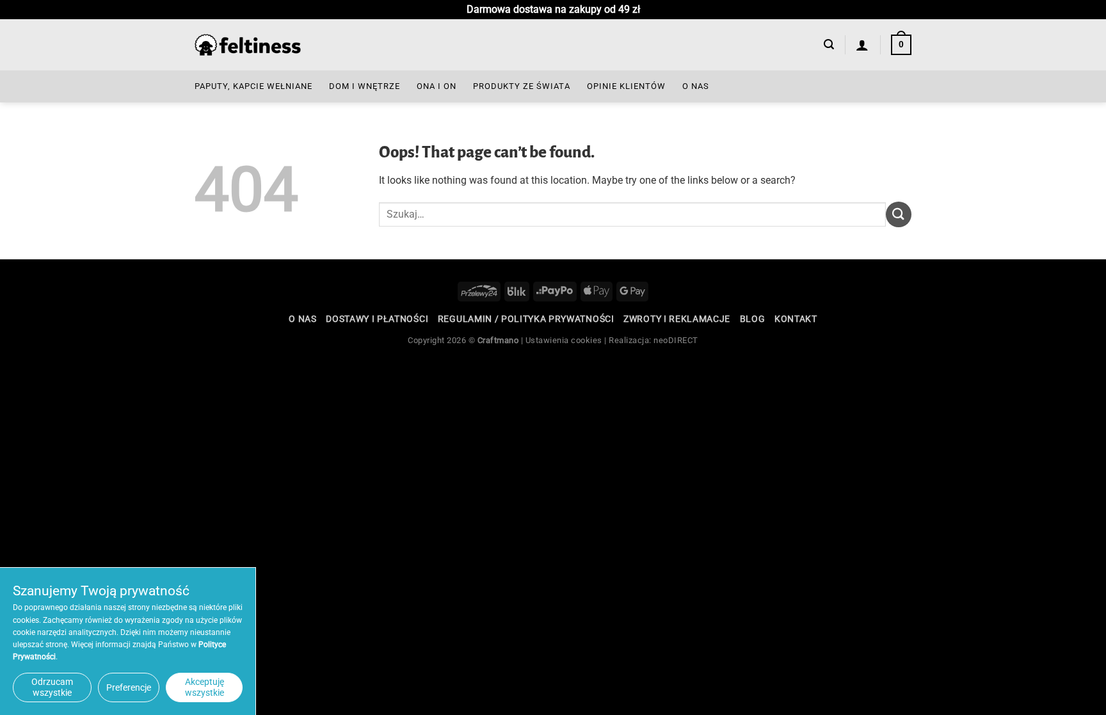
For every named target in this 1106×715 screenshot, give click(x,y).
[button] (829, 44)
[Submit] (898, 214)
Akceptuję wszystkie (204, 687)
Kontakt (795, 319)
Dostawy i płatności (377, 319)
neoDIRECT (675, 340)
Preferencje (128, 687)
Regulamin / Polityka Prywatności (526, 319)
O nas (695, 86)
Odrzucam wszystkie (52, 687)
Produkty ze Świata (521, 86)
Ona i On (436, 86)
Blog (752, 319)
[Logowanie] (862, 45)
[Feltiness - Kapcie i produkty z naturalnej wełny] (248, 45)
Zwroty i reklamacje (676, 319)
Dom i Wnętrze (364, 86)
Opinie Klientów (626, 86)
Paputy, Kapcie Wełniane (253, 86)
